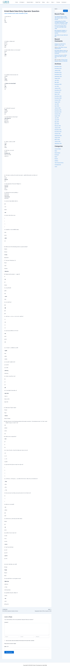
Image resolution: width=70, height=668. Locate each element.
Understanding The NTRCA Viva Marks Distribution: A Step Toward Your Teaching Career (61, 22)
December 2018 (58, 129)
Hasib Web (44, 665)
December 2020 (58, 96)
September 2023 (58, 76)
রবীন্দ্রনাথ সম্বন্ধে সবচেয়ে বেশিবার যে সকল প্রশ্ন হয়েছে (61, 56)
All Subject (22, 2)
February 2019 (58, 125)
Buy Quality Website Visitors (60, 50)
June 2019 (57, 119)
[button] (24, 2)
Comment (6, 622)
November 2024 (58, 68)
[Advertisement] (26, 32)
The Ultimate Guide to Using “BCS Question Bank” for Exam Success (61, 18)
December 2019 (58, 109)
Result (56, 156)
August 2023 (57, 78)
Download (64, 2)
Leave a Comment (8, 13)
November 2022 (58, 84)
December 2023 (58, 72)
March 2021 (57, 94)
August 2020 (57, 102)
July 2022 (57, 86)
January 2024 (57, 70)
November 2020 (58, 98)
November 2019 (58, 111)
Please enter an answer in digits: (10, 643)
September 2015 (58, 143)
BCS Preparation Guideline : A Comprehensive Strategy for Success (61, 32)
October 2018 (57, 133)
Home (16, 2)
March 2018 (57, 139)
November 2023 (58, 74)
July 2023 (57, 80)
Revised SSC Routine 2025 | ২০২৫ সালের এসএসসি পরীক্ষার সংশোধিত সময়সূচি (60, 27)
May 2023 (57, 82)
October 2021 (57, 92)
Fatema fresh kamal (59, 55)
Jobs (48, 2)
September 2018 (58, 135)
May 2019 (57, 121)
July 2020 (57, 104)
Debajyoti (57, 44)
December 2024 (58, 66)
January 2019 (57, 127)
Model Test (38, 2)
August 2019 (57, 115)
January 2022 (57, 88)
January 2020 (57, 108)
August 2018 (57, 137)
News (52, 2)
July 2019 (57, 117)
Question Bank (30, 2)
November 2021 (58, 90)
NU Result (57, 154)
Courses (58, 2)
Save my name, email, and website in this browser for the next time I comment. (20, 640)
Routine (56, 158)
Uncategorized (58, 164)
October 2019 (57, 113)
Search (56, 8)
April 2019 (57, 123)
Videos (43, 2)
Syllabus (56, 160)
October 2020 (58, 100)
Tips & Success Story (59, 162)
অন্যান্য (56, 166)
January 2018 (57, 141)
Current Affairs (58, 148)
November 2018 (58, 131)
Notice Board (57, 152)
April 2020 (57, 106)
